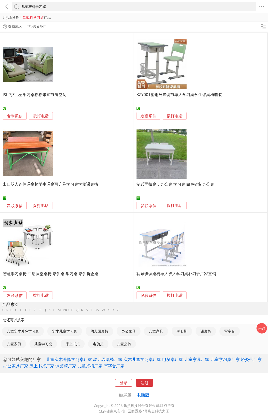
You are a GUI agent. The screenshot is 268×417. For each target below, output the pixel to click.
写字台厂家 (114, 366)
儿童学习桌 (43, 343)
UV (97, 310)
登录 (124, 382)
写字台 (229, 331)
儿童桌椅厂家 (90, 366)
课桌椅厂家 (65, 366)
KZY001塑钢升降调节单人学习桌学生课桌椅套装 (179, 94)
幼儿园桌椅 (99, 331)
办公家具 (128, 331)
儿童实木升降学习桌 (23, 331)
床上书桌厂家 (41, 366)
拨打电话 (41, 116)
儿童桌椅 (124, 343)
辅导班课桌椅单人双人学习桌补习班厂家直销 (176, 273)
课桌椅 (205, 331)
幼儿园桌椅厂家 (107, 359)
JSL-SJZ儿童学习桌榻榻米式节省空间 (34, 94)
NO (66, 310)
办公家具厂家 (15, 366)
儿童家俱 (14, 343)
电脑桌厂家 (172, 359)
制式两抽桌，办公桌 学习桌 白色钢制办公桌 (175, 184)
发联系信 (15, 116)
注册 (144, 382)
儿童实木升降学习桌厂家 (69, 359)
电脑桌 (98, 343)
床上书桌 (73, 343)
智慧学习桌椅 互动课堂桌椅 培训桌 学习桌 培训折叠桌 (50, 273)
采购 (261, 328)
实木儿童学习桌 (64, 331)
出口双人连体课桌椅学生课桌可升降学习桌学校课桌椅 (50, 184)
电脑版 (143, 395)
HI (41, 310)
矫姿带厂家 (251, 359)
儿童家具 (156, 331)
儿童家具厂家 (196, 359)
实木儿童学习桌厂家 (142, 359)
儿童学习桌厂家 (225, 359)
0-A (5, 310)
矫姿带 (182, 331)
